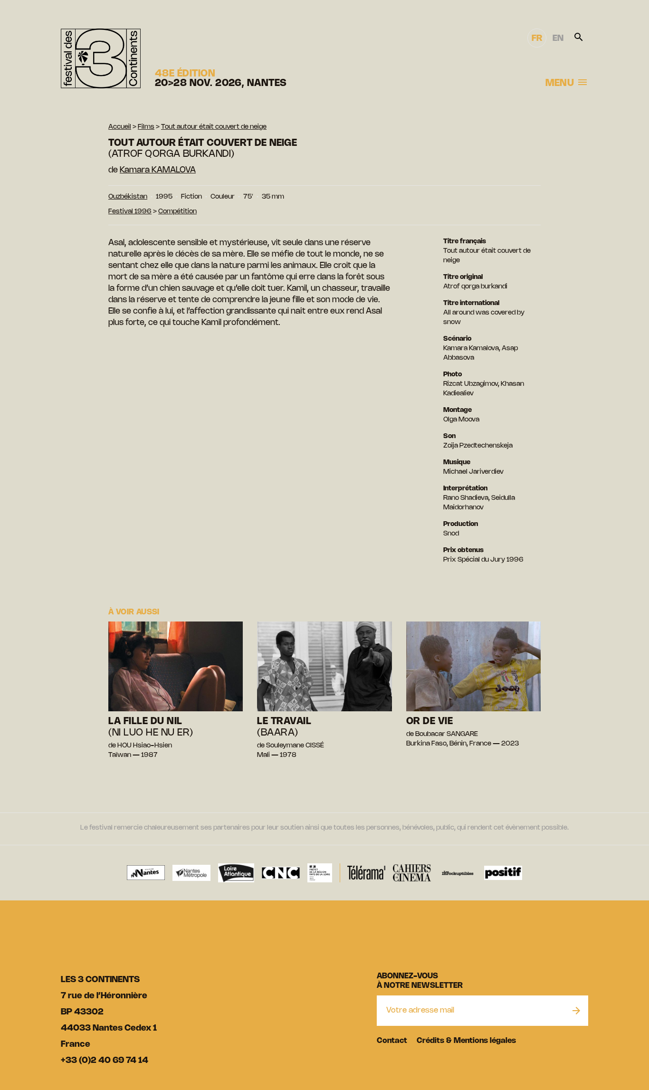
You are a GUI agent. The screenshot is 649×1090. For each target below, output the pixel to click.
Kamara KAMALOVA (158, 170)
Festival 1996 (130, 212)
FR (537, 38)
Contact (392, 1040)
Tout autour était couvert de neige (214, 127)
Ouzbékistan (127, 197)
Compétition (177, 212)
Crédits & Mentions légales (466, 1040)
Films (146, 127)
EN (558, 38)
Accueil (119, 127)
